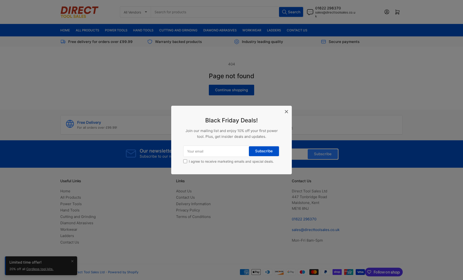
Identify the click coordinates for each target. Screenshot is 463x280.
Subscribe (264, 151)
